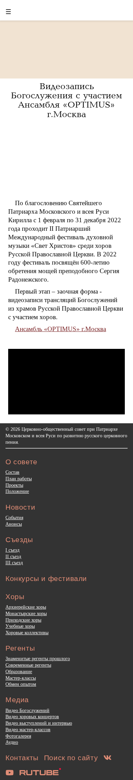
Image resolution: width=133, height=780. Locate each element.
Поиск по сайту (71, 758)
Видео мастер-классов (27, 729)
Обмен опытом (20, 684)
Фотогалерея (18, 736)
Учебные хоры (20, 626)
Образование (18, 671)
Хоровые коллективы (26, 632)
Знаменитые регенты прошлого (37, 658)
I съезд (12, 550)
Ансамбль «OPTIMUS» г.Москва (60, 328)
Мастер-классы (20, 678)
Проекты (14, 485)
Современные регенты (28, 665)
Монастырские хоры (26, 613)
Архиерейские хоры (25, 607)
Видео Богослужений (27, 710)
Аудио (11, 742)
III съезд (14, 562)
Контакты (22, 758)
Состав (12, 472)
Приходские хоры (23, 620)
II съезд (13, 556)
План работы (18, 478)
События (14, 517)
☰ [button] (8, 11)
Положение (17, 491)
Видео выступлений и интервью (38, 723)
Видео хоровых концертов (32, 716)
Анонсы (13, 524)
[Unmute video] (66, 381)
